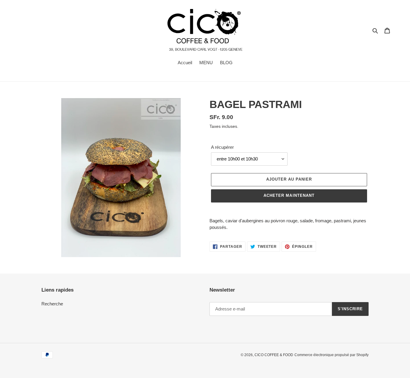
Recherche (52, 303)
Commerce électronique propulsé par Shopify (331, 355)
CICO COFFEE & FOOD (274, 355)
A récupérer (222, 147)
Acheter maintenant (289, 195)
